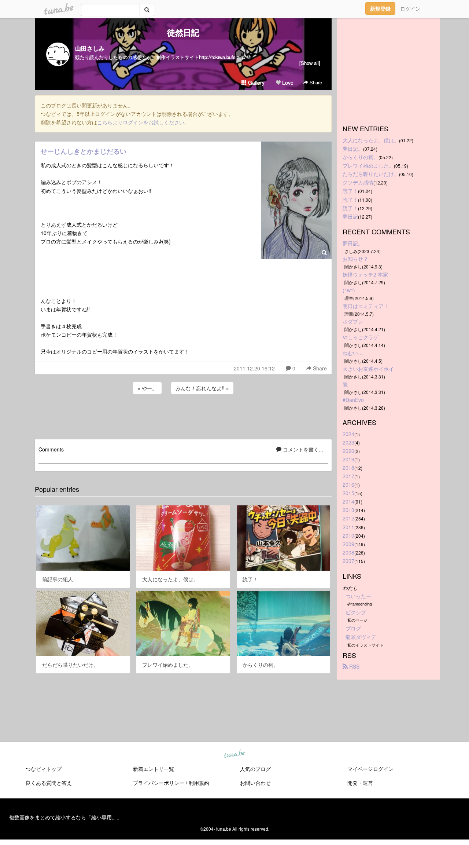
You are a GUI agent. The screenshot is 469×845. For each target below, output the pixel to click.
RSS (353, 666)
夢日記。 (353, 148)
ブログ (353, 628)
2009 (348, 544)
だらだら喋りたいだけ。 (371, 174)
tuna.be (234, 754)
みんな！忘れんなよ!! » (202, 388)
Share (315, 82)
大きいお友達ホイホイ (368, 368)
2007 (348, 560)
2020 (348, 450)
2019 (348, 459)
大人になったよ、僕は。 (371, 140)
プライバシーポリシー (158, 782)
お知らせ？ (355, 258)
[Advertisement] (183, 415)
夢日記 (350, 216)
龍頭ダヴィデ (361, 636)
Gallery (256, 82)
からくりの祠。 (360, 157)
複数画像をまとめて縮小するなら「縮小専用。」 (65, 817)
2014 (348, 501)
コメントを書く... (302, 449)
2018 (348, 467)
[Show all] (309, 62)
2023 (348, 442)
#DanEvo (353, 399)
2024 (348, 434)
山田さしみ (89, 48)
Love (287, 82)
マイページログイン (370, 768)
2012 (348, 518)
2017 (348, 476)
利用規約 (199, 782)
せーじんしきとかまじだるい (83, 151)
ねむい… (353, 352)
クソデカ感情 (358, 182)
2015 (348, 493)
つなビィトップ (44, 768)
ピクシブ (356, 612)
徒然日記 (183, 32)
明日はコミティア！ (366, 306)
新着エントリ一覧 (153, 768)
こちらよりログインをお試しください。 (143, 122)
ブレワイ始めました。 (368, 165)
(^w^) (349, 290)
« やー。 (147, 388)
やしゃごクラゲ (360, 337)
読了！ (350, 190)
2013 (348, 509)
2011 (348, 527)
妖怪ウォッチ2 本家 (365, 274)
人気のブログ (255, 768)
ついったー (358, 596)
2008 (348, 552)
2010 (348, 535)
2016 (348, 484)
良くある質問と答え (49, 782)
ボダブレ (353, 321)
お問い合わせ (255, 782)
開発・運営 (360, 782)
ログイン (410, 8)
